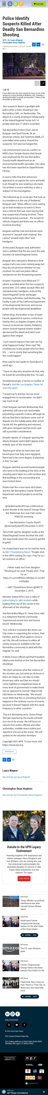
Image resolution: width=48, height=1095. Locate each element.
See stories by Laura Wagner (16, 777)
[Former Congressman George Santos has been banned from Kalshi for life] (11, 965)
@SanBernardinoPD (15, 506)
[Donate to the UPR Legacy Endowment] (24, 826)
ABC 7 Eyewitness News (17, 552)
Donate (39, 4)
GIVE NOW (24, 878)
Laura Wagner (17, 40)
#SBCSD (18, 516)
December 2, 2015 (34, 526)
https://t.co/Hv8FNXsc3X (16, 578)
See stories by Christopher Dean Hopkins (22, 795)
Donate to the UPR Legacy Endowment (24, 849)
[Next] (42, 83)
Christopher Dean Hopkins (14, 42)
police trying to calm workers (17, 600)
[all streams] (44, 1092)
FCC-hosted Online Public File (16, 1036)
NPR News (9, 751)
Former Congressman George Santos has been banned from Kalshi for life (32, 968)
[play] (4, 1091)
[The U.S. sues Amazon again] (11, 949)
